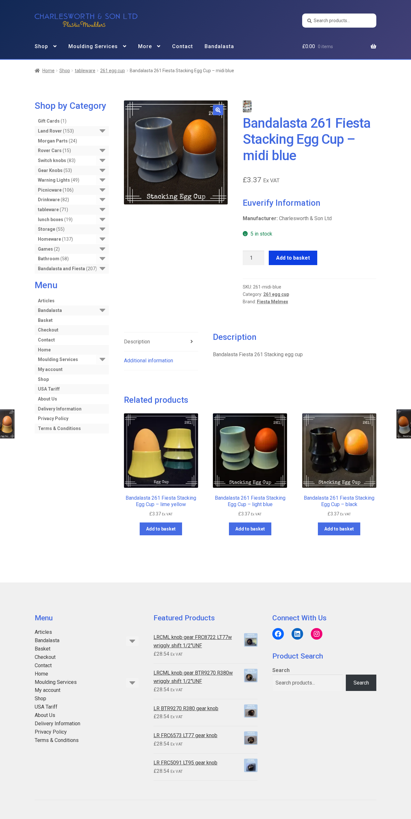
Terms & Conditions (59, 428)
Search (281, 670)
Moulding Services (93, 46)
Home (48, 70)
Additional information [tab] (148, 361)
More (145, 46)
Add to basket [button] (161, 528)
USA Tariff (49, 389)
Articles (46, 300)
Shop (41, 46)
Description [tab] (137, 342)
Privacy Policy (53, 418)
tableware (85, 70)
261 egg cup (112, 70)
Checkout (48, 329)
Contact (182, 46)
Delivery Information (60, 408)
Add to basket (293, 258)
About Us (47, 398)
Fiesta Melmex (272, 301)
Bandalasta (219, 46)
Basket (45, 320)
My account (50, 369)
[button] (218, 110)
